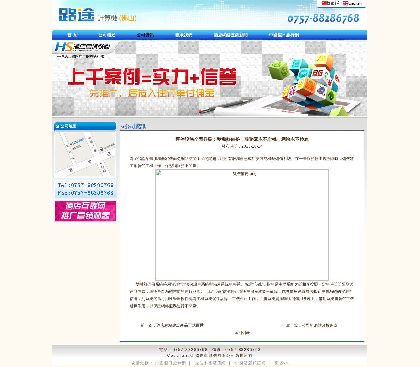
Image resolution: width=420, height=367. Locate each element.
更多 (281, 363)
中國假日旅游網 (170, 363)
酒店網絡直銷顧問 (231, 34)
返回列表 (242, 332)
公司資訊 (145, 34)
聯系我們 (183, 34)
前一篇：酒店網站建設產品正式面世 (172, 325)
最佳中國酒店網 (210, 363)
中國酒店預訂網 (250, 363)
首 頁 (72, 34)
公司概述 (107, 34)
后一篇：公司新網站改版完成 (311, 325)
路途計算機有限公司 (215, 355)
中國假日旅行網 (284, 34)
